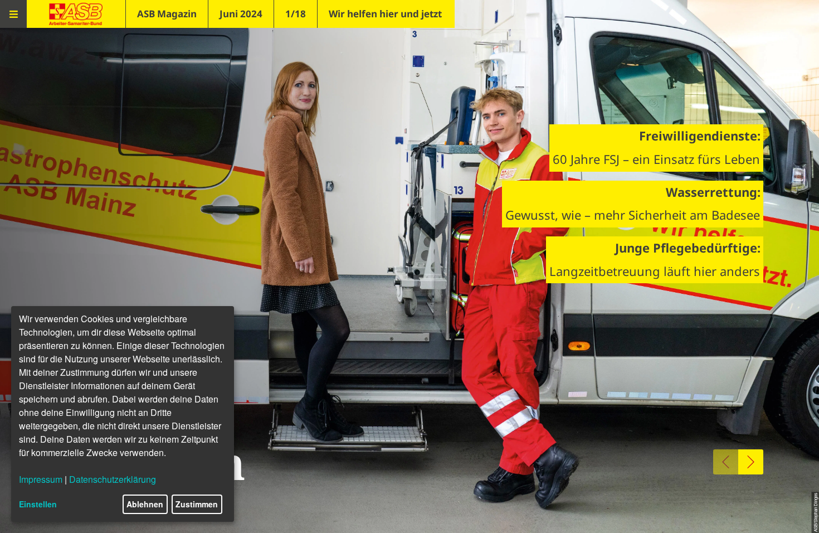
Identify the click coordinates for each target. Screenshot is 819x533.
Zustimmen (197, 504)
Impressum (40, 479)
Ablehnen (144, 504)
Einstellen (38, 504)
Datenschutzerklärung (112, 479)
